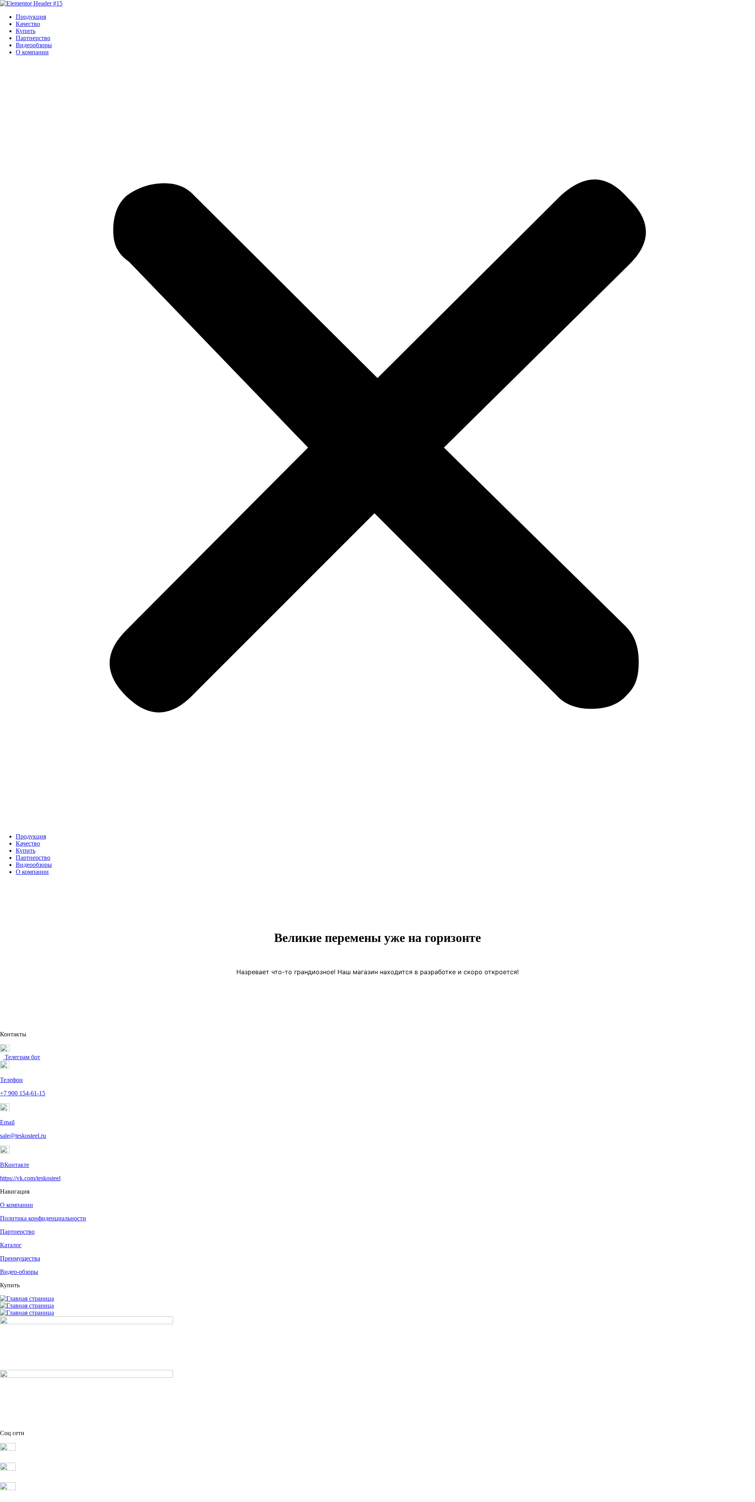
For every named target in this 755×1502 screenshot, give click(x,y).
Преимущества (20, 1258)
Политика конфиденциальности (43, 1218)
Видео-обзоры (19, 1271)
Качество (28, 23)
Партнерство (33, 38)
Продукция (31, 16)
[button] (377, 444)
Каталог (11, 1245)
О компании (32, 52)
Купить (25, 31)
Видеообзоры (34, 45)
